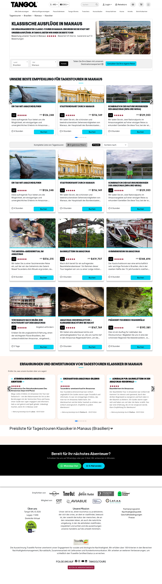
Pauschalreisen (59, 11)
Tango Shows (73, 11)
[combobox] (20, 63)
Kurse (122, 11)
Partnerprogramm (131, 509)
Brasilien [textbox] (17, 65)
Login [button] (107, 4)
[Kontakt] (133, 4)
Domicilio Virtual (32, 518)
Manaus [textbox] (35, 65)
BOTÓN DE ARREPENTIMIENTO (81, 567)
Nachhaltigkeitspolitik (131, 511)
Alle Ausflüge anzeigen (40, 11)
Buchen (43, 132)
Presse (132, 517)
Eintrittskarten (141, 11)
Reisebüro (122, 4)
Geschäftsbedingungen (131, 514)
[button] (90, 4)
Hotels (130, 11)
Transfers (85, 11)
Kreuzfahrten (111, 11)
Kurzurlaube (97, 11)
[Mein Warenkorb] (141, 4)
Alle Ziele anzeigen (22, 11)
